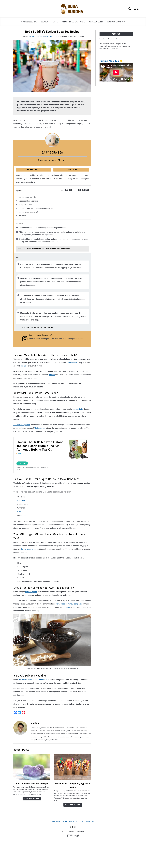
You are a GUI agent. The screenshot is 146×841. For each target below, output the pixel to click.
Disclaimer (56, 821)
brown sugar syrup (28, 549)
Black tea (21, 501)
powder (52, 375)
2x (83, 190)
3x (87, 190)
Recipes (41, 36)
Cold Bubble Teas (51, 36)
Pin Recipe (72, 169)
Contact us (89, 821)
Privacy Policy (68, 821)
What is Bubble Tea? (29, 22)
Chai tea (20, 512)
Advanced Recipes (96, 22)
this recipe (67, 607)
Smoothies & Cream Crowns (73, 22)
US (67, 190)
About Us (79, 821)
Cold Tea (44, 22)
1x (79, 190)
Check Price (22, 463)
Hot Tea (55, 22)
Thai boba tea (39, 428)
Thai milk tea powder (21, 425)
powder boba (78, 409)
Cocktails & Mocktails (116, 22)
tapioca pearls (31, 592)
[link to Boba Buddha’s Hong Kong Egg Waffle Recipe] (72, 767)
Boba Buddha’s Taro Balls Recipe (32, 783)
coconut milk (73, 363)
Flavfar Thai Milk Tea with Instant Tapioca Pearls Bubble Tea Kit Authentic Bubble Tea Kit (39, 445)
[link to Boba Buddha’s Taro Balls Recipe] (31, 767)
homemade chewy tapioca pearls (69, 604)
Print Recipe (34, 169)
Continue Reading (31, 799)
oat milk (24, 366)
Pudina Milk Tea (109, 61)
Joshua (31, 36)
